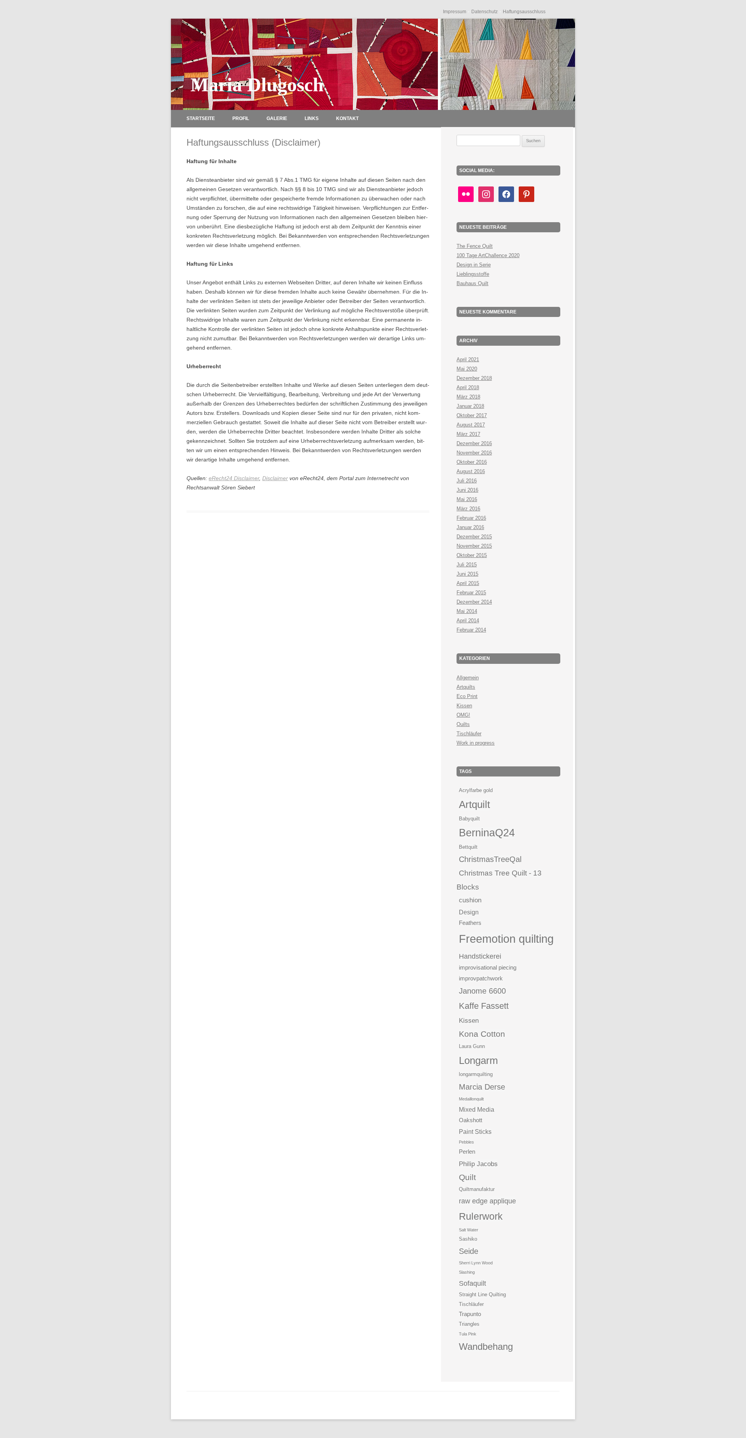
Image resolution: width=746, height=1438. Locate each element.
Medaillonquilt (471, 1099)
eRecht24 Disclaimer (234, 478)
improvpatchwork (481, 978)
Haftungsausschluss (524, 11)
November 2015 (474, 546)
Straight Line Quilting (482, 1294)
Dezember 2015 (474, 537)
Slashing (467, 1272)
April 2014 (468, 620)
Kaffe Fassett (484, 1006)
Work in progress (476, 743)
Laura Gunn (472, 1046)
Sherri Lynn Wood (476, 1262)
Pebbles (466, 1142)
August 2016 (471, 471)
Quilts (463, 724)
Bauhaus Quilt (472, 283)
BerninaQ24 (487, 833)
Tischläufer (469, 733)
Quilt (467, 1177)
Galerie (277, 118)
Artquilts (466, 687)
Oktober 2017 (472, 415)
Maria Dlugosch (257, 85)
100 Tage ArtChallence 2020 (488, 255)
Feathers (470, 923)
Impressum (454, 11)
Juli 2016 (467, 481)
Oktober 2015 (472, 555)
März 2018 (468, 397)
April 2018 (468, 387)
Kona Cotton (482, 1033)
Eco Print (467, 696)
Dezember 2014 (474, 602)
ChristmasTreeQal (490, 859)
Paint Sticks (475, 1131)
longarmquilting (476, 1074)
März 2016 (468, 509)
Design (469, 912)
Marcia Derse (482, 1086)
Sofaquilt (472, 1283)
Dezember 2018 (474, 378)
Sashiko (468, 1239)
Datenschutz (484, 11)
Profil (240, 118)
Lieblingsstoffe (473, 274)
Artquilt (474, 804)
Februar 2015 (471, 592)
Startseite (200, 118)
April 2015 (468, 583)
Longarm (478, 1060)
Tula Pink (467, 1334)
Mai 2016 (467, 499)
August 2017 (471, 425)
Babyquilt (469, 819)
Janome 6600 (482, 991)
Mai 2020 (467, 369)
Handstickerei (480, 956)
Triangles (469, 1324)
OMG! (463, 715)
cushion (470, 900)
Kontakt (347, 118)
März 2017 (468, 434)
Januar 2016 (470, 527)
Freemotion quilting (506, 938)
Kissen (464, 706)
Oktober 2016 (472, 462)
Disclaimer (275, 478)
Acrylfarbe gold (476, 790)
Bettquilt (468, 847)
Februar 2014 (471, 630)
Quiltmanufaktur (477, 1189)
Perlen (467, 1152)
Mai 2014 (467, 611)
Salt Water (468, 1229)
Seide (468, 1251)
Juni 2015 (467, 574)
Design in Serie (474, 265)
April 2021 (468, 359)
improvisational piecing (487, 967)
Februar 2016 (471, 518)
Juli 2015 (467, 565)
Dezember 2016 (474, 443)
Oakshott (470, 1120)
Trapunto (470, 1314)
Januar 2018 (470, 406)
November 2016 (474, 453)
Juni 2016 (467, 490)
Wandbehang (486, 1347)
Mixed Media (476, 1109)
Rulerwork (481, 1216)
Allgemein (468, 678)
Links (312, 118)
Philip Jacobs (478, 1164)
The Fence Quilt (475, 246)
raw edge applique (487, 1201)
